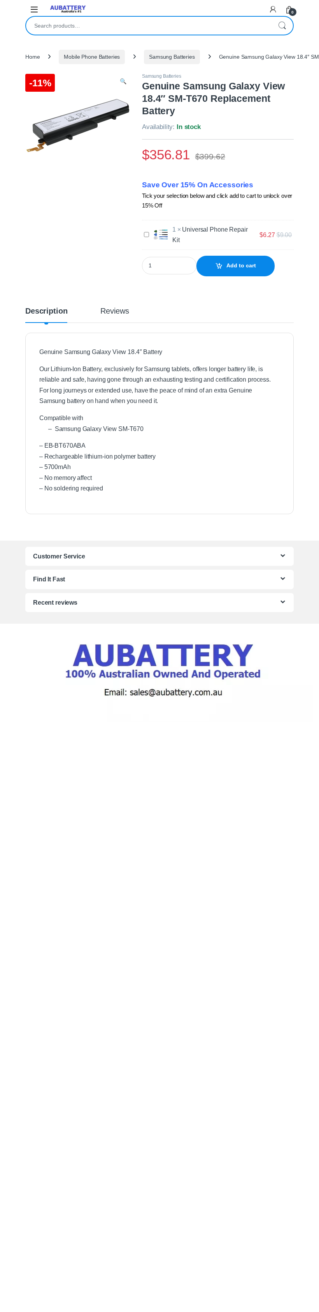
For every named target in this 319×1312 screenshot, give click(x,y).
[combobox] (148, 26)
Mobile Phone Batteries (92, 57)
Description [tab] (46, 311)
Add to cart (241, 265)
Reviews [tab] (114, 311)
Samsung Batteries (172, 57)
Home (32, 57)
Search (282, 26)
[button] (123, 81)
